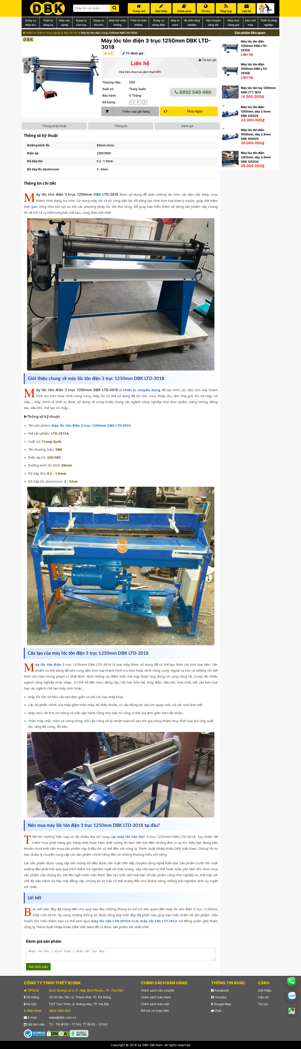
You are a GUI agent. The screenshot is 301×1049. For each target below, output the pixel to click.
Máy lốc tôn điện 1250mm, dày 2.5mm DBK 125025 (256, 111)
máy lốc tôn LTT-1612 (158, 921)
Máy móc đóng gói (233, 22)
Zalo (217, 1010)
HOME (29, 32)
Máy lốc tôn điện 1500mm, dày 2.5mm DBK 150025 (256, 134)
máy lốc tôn (127, 836)
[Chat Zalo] (291, 996)
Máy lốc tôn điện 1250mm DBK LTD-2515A (254, 46)
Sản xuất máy (250, 22)
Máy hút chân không (117, 22)
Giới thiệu (264, 990)
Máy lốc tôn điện (48, 664)
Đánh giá (187, 126)
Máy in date (175, 22)
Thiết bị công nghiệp (268, 22)
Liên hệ (263, 997)
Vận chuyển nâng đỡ (213, 22)
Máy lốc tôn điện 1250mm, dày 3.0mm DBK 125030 (256, 157)
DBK (132, 82)
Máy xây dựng (64, 22)
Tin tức (263, 1004)
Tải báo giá (208, 60)
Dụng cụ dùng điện (158, 22)
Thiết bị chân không (138, 22)
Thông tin (120, 126)
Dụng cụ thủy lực (30, 22)
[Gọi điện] (291, 981)
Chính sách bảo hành (156, 997)
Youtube (220, 997)
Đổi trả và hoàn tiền (155, 1010)
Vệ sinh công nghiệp (192, 22)
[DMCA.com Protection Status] (58, 1033)
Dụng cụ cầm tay (81, 22)
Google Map (222, 1004)
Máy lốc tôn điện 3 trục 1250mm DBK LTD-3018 (91, 425)
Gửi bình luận (38, 966)
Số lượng (108, 102)
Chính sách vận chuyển (157, 990)
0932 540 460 (194, 92)
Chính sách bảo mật (155, 1004)
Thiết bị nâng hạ (48, 22)
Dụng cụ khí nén (98, 22)
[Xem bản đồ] (291, 1011)
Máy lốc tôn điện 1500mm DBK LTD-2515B (254, 69)
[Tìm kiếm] (114, 7)
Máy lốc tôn (71, 32)
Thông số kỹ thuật (54, 126)
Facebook (221, 990)
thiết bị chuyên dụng (141, 390)
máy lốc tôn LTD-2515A (110, 921)
